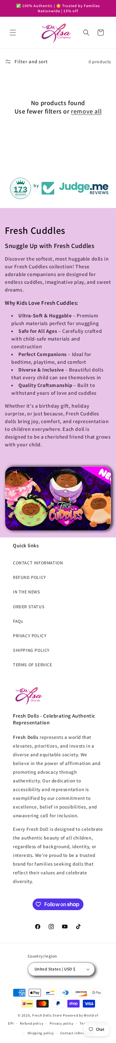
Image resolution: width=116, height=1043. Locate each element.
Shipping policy (40, 1033)
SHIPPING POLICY (31, 650)
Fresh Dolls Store (47, 1015)
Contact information (77, 1033)
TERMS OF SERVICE (32, 665)
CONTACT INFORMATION (38, 563)
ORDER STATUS (28, 607)
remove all (86, 111)
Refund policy (31, 1023)
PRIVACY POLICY (29, 636)
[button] (13, 32)
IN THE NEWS (26, 592)
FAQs (18, 621)
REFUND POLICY (29, 577)
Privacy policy (61, 1023)
